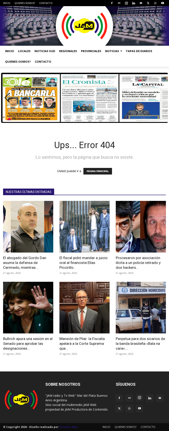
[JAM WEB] (84, 26)
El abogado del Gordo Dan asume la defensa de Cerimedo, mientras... (24, 263)
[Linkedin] (133, 3)
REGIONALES (68, 51)
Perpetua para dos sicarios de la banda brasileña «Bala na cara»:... (140, 343)
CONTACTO (46, 3)
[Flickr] (119, 3)
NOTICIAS (112, 51)
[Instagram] (126, 3)
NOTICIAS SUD (45, 51)
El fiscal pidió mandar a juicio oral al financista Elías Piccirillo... (83, 263)
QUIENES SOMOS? (25, 3)
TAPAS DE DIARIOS (139, 51)
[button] (7, 98)
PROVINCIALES (91, 51)
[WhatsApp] (155, 3)
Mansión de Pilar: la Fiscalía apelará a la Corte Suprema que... (82, 343)
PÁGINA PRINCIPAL (98, 171)
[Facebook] (111, 3)
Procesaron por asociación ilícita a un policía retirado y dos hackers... (138, 263)
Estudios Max (68, 427)
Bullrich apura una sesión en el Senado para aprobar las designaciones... (28, 343)
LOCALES (24, 51)
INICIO (6, 3)
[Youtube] (162, 3)
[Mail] (141, 3)
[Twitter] (148, 3)
